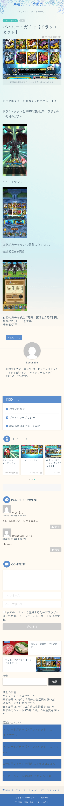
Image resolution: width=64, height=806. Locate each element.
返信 (57, 527)
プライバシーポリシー (22, 417)
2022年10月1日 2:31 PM (14, 515)
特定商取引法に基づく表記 (24, 426)
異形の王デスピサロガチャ (19, 703)
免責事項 (44, 798)
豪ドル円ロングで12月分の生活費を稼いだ (29, 699)
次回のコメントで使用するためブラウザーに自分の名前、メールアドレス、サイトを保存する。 (32, 616)
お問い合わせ (17, 409)
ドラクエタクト (10, 21)
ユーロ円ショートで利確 (18, 763)
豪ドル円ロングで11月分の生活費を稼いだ (28, 706)
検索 (5, 675)
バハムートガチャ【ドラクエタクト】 (26, 729)
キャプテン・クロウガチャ (19, 695)
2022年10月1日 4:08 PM (14, 539)
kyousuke (9, 734)
